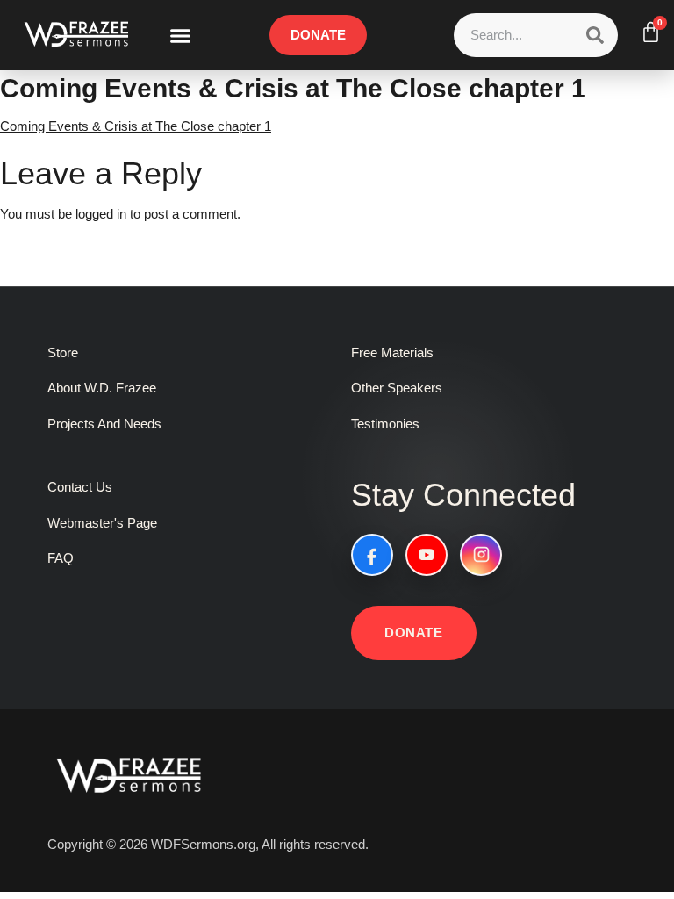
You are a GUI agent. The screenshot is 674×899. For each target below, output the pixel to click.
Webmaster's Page (102, 522)
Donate (413, 632)
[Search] (595, 35)
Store (62, 352)
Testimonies (385, 423)
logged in (100, 213)
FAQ (60, 557)
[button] (180, 35)
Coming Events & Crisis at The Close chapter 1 (135, 126)
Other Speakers (396, 387)
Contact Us (79, 486)
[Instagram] (481, 555)
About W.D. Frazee (101, 387)
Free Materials (392, 352)
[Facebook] (372, 555)
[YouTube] (426, 555)
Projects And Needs (104, 423)
